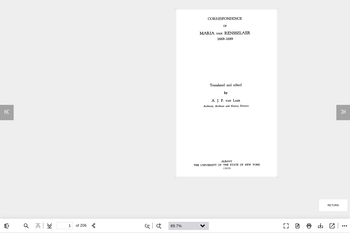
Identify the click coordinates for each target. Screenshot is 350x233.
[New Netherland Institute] (273, 225)
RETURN (333, 205)
